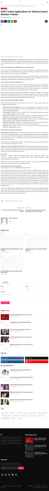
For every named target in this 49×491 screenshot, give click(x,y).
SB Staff (2, 252)
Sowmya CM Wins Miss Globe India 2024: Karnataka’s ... (21, 384)
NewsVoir (45, 487)
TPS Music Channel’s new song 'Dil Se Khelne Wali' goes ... (36, 249)
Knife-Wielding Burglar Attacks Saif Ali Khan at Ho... (21, 369)
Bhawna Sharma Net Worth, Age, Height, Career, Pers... (41, 446)
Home (2, 6)
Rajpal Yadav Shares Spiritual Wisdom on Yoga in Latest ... (12, 249)
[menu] (1, 2)
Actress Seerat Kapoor (42, 413)
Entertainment (7, 6)
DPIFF (21, 200)
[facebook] (2, 474)
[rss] (16, 474)
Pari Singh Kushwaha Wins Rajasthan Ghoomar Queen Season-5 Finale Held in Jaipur (35, 211)
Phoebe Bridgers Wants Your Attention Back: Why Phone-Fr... (11, 271)
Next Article (27, 207)
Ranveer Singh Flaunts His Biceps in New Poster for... (21, 314)
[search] (47, 2)
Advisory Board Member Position (11, 200)
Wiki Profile (37, 486)
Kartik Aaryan (41, 415)
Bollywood (25, 413)
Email (26, 286)
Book (29, 415)
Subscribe (21, 468)
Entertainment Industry (6, 415)
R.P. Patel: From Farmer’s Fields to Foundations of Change (12, 211)
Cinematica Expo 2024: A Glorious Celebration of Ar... (21, 337)
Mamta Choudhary (13, 218)
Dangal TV (14, 418)
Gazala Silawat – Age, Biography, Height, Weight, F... (21, 322)
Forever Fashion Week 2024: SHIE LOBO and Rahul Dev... (21, 377)
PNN (26, 252)
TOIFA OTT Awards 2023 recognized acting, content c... (21, 399)
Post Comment (5, 302)
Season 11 (35, 415)
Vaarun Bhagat (16, 415)
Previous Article (20, 207)
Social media (18, 413)
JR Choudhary (12, 316)
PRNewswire (31, 486)
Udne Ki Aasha (32, 413)
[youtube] (12, 474)
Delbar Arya (12, 413)
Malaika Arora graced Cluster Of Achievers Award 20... (21, 392)
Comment (3, 291)
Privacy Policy (44, 486)
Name (2, 286)
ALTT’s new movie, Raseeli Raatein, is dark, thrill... (20, 329)
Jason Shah (20, 418)
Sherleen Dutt (23, 415)
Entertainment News (5, 418)
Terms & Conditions (37, 487)
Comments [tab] (5, 282)
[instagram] (9, 474)
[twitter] (5, 474)
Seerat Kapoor (4, 413)
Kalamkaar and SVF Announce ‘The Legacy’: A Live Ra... (21, 344)
